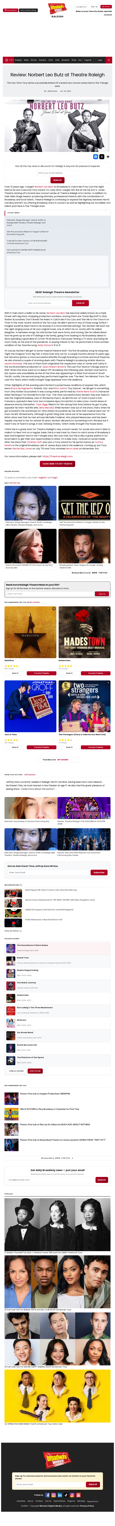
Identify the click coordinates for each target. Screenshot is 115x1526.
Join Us (48, 1501)
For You (16, 483)
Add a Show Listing (28, 10)
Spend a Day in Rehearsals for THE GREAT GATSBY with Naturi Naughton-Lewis (60, 900)
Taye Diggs (42, 404)
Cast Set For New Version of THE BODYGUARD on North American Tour (27, 242)
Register (87, 60)
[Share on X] (101, 156)
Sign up (102, 1180)
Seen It (15, 673)
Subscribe (99, 872)
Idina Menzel (46, 407)
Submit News (59, 1501)
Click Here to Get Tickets (57, 463)
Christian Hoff (34, 442)
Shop (74, 60)
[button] (108, 60)
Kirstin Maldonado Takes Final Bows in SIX (43, 919)
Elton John (59, 388)
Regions (71, 1501)
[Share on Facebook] (95, 156)
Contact (39, 1501)
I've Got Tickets (41, 673)
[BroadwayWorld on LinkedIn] (59, 1495)
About (30, 1501)
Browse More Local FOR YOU (89, 573)
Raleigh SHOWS (11, 938)
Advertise (21, 1501)
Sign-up (94, 6)
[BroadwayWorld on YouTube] (78, 1495)
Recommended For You (15, 1085)
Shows (34, 60)
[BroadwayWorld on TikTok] (66, 1495)
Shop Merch (12, 10)
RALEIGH (58, 16)
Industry (42, 60)
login (54, 477)
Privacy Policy (87, 1506)
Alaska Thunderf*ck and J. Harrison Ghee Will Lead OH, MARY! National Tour (43, 1252)
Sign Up (57, 180)
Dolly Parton (44, 345)
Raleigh (18, 60)
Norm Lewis (72, 448)
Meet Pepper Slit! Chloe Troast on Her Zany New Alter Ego (51, 890)
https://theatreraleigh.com (57, 456)
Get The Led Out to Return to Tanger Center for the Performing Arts (28, 233)
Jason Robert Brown (53, 366)
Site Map (81, 1501)
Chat (50, 60)
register (42, 477)
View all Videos (11, 930)
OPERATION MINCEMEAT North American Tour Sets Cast (33, 1424)
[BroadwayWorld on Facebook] (47, 1495)
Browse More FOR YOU (55, 1158)
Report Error (92, 1501)
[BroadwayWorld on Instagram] (53, 1495)
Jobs (57, 60)
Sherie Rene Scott (86, 391)
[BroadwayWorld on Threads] (72, 1495)
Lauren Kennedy (13, 363)
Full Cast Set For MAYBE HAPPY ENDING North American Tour (26, 251)
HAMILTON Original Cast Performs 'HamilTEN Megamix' (49, 909)
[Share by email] (108, 156)
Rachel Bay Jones (22, 448)
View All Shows (16, 1071)
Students (65, 60)
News (26, 60)
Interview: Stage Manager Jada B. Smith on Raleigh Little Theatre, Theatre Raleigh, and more (26, 223)
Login (100, 60)
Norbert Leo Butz (43, 186)
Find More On (55, 759)
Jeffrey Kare (29, 775)
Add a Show (35, 1071)
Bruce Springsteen (21, 388)
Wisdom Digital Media (51, 1506)
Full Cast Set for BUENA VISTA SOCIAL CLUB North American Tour (37, 1309)
